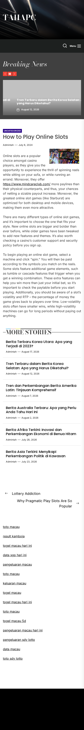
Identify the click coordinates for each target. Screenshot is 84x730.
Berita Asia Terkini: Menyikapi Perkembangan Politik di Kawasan (35, 453)
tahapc (19, 17)
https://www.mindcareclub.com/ (26, 184)
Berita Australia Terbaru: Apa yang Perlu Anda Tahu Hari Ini (41, 409)
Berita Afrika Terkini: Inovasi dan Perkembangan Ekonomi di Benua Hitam (41, 431)
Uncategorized (12, 131)
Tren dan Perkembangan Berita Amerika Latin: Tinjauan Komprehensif (41, 387)
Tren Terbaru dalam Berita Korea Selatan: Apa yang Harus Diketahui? (41, 101)
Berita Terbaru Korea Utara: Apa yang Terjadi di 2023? (39, 343)
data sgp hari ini (15, 555)
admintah (8, 144)
